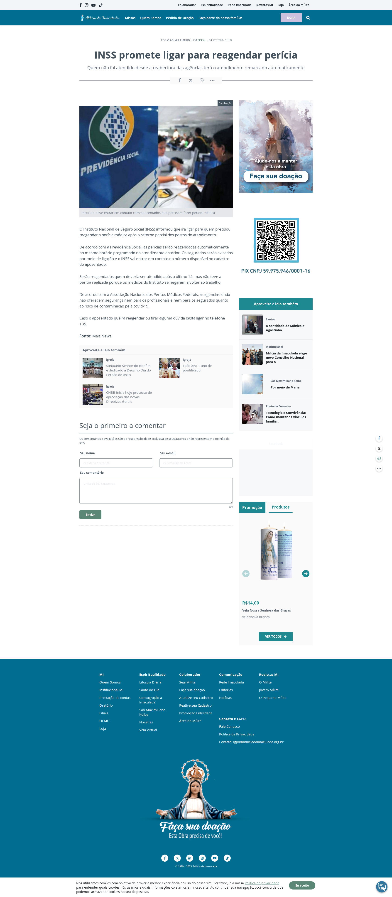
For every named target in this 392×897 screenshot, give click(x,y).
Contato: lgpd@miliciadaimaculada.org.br (251, 742)
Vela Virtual (148, 729)
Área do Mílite (190, 720)
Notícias (225, 697)
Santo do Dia (149, 690)
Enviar (90, 515)
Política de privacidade (262, 883)
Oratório (106, 705)
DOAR (291, 18)
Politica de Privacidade (236, 734)
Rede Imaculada (231, 682)
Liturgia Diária (150, 682)
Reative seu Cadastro (195, 705)
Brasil (202, 40)
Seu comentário (92, 473)
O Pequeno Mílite (272, 697)
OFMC (104, 720)
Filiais (103, 713)
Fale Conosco (229, 726)
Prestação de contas (114, 697)
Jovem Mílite (269, 690)
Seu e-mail (167, 453)
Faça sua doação (192, 690)
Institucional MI (111, 690)
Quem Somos (110, 682)
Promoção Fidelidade (195, 713)
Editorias (226, 690)
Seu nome (87, 453)
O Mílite (265, 682)
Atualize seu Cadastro (196, 697)
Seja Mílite (187, 682)
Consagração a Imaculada (150, 699)
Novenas (146, 722)
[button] (305, 573)
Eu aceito (302, 885)
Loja (102, 728)
